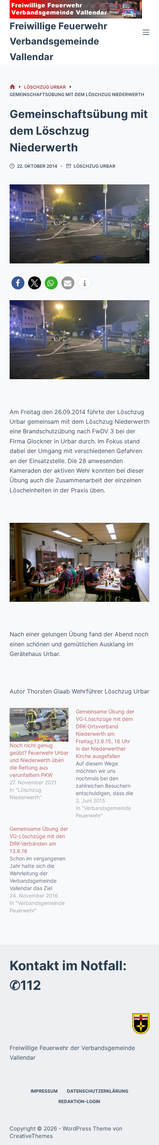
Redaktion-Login (79, 1101)
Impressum (44, 1091)
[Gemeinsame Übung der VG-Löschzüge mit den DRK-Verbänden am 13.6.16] (43, 869)
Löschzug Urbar (94, 166)
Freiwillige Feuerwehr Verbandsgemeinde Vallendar (58, 41)
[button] (17, 282)
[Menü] (146, 32)
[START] (12, 87)
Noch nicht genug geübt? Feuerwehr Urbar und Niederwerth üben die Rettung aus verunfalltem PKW (39, 760)
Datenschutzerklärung (97, 1091)
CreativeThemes (31, 1135)
